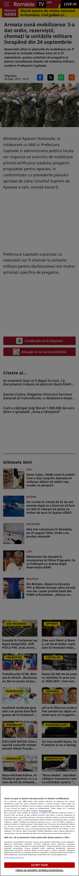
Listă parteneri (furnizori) (14, 858)
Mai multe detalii (45, 811)
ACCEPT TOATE (39, 865)
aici (5, 826)
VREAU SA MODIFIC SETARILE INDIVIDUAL (39, 870)
